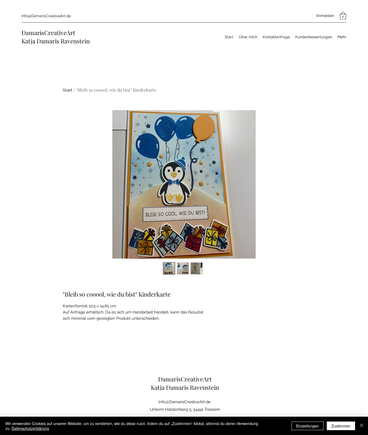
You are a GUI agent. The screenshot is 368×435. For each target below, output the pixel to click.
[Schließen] (361, 426)
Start (67, 90)
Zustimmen (340, 426)
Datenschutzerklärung (30, 428)
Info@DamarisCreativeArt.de (46, 16)
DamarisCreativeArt (48, 33)
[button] (343, 16)
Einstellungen (307, 426)
